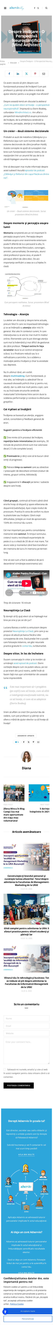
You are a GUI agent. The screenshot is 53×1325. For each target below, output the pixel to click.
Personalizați (28, 1319)
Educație (26, 24)
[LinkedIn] (18, 74)
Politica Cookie (17, 1304)
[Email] (43, 74)
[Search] (44, 8)
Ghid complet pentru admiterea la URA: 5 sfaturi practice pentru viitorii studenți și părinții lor (26, 931)
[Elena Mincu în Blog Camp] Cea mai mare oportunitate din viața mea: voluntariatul (14, 814)
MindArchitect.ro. (23, 112)
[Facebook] (9, 74)
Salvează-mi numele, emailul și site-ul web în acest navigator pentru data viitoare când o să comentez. (26, 1073)
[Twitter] (26, 74)
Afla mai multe (26, 1154)
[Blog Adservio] (18, 8)
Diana (18, 51)
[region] (26, 1299)
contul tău (27, 645)
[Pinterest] (35, 74)
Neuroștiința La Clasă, (23, 631)
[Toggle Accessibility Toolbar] (5, 1312)
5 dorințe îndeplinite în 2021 (39, 810)
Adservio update (26, 736)
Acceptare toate (28, 1311)
